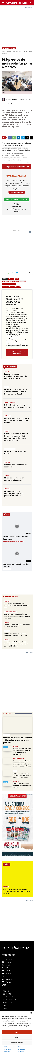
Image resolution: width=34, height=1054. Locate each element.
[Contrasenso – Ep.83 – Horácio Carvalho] (17, 554)
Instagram (9, 962)
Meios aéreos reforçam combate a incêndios (14, 479)
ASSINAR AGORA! (16, 192)
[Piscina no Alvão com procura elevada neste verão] (7, 783)
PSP (20, 286)
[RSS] (3, 968)
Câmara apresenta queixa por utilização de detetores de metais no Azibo (17, 616)
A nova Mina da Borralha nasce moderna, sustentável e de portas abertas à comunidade (22, 764)
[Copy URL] (27, 137)
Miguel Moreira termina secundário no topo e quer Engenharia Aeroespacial (22, 751)
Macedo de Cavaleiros (10, 611)
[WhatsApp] (14, 137)
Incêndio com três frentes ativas (15, 452)
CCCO (16, 278)
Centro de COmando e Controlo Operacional (14, 281)
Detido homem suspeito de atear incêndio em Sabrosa (17, 626)
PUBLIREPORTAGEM (18, 758)
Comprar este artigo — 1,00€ (16, 199)
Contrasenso (6, 569)
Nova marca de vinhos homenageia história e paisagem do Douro (22, 775)
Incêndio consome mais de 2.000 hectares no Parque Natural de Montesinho (15, 391)
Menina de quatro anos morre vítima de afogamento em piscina (17, 740)
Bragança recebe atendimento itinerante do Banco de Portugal (15, 376)
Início (3, 51)
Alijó (15, 771)
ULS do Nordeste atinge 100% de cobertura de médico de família (16, 420)
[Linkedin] (18, 137)
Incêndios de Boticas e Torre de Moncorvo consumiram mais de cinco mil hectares (16, 644)
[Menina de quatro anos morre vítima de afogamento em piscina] (17, 725)
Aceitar (17, 1032)
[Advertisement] (17, 24)
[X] (3, 976)
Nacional (5, 886)
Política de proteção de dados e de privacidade (9, 1049)
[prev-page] (4, 503)
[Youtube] (3, 982)
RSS (7, 968)
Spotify (8, 971)
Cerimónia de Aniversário (9, 284)
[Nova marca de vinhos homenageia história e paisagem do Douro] (7, 773)
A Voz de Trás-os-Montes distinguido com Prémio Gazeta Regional (18, 892)
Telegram (9, 973)
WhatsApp (9, 979)
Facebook (9, 959)
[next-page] (7, 503)
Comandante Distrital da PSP (10, 286)
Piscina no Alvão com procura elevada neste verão (22, 786)
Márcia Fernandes (12, 99)
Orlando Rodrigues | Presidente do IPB (13, 541)
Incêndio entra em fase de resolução (15, 465)
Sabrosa (7, 622)
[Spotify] (3, 971)
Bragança (5, 48)
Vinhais (7, 387)
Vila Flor (7, 462)
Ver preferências (17, 1043)
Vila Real (7, 475)
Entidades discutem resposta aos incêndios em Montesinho (17, 406)
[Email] (31, 137)
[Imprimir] (30, 273)
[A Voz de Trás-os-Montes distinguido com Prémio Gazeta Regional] (18, 877)
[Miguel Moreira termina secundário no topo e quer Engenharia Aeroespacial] (7, 748)
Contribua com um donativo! (17, 352)
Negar (17, 1037)
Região (13, 48)
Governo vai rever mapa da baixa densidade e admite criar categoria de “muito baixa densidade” (16, 436)
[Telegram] (23, 137)
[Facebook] (10, 137)
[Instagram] (3, 962)
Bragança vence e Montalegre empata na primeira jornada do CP (14, 493)
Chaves (15, 746)
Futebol (7, 488)
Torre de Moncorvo (10, 402)
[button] (31, 1013)
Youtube (8, 982)
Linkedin (8, 965)
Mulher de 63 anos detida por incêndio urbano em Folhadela (15, 634)
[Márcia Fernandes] (4, 99)
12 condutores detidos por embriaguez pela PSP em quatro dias (16, 605)
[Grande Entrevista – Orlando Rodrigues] (17, 526)
